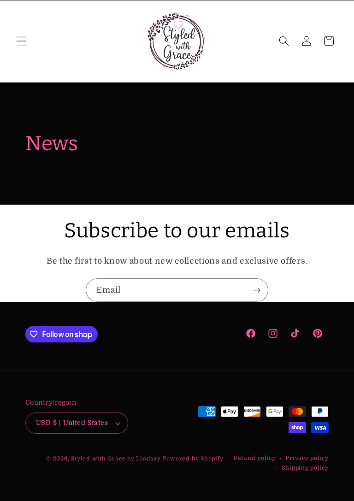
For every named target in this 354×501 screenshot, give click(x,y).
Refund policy (254, 458)
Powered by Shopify (193, 458)
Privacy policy (307, 458)
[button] (21, 41)
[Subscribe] (257, 290)
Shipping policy (305, 468)
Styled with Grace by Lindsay (116, 458)
